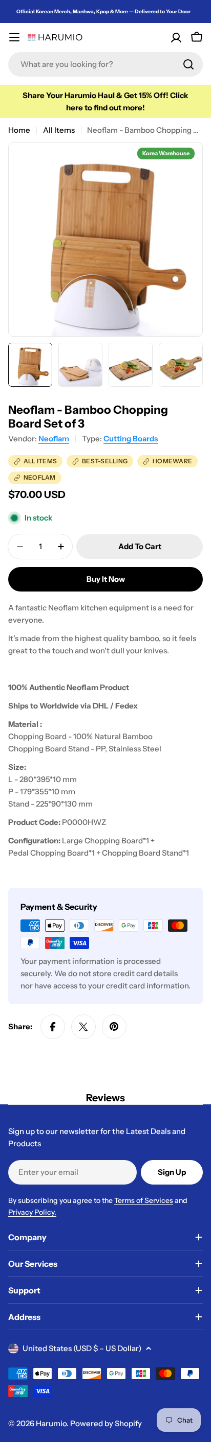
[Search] (188, 64)
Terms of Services (143, 1200)
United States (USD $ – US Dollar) (82, 1348)
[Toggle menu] (14, 37)
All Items (59, 130)
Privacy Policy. (32, 1212)
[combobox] (105, 64)
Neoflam (53, 438)
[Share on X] (83, 1026)
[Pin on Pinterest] (114, 1026)
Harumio (51, 1423)
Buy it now (106, 579)
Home (19, 130)
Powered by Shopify (106, 1423)
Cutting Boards (130, 438)
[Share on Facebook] (52, 1026)
